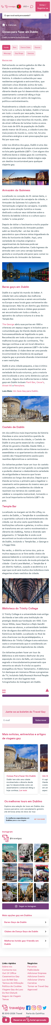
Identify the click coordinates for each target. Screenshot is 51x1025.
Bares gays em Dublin (15, 287)
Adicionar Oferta (36, 980)
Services (31, 53)
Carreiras (32, 983)
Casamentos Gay (10, 976)
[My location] (6, 1020)
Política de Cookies (11, 986)
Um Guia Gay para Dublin (25, 391)
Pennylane (19, 386)
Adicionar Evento (36, 976)
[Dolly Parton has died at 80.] (25, 853)
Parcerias (32, 967)
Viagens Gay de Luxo (12, 990)
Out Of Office (9, 973)
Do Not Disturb (9, 993)
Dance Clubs (25, 47)
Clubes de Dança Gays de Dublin (21, 931)
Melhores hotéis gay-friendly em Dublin (21, 942)
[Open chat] (31, 6)
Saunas (37, 47)
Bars (14, 47)
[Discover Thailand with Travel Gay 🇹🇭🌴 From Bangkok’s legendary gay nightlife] (41, 853)
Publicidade (33, 970)
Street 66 (7, 386)
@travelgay (16, 838)
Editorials (12, 25)
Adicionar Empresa (36, 973)
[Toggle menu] (2, 6)
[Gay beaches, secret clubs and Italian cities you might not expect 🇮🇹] (9, 853)
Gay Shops (19, 53)
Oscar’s (40, 382)
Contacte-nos (9, 970)
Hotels (6, 47)
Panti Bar (30, 382)
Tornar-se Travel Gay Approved (37, 988)
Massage (7, 53)
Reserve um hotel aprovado (29, 1020)
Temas (5, 999)
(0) (4, 690)
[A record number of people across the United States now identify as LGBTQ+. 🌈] (41, 872)
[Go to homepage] (10, 6)
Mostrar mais (7, 60)
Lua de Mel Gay (10, 980)
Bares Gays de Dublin (15, 922)
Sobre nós (7, 967)
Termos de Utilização (12, 983)
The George (8, 324)
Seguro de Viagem (11, 996)
